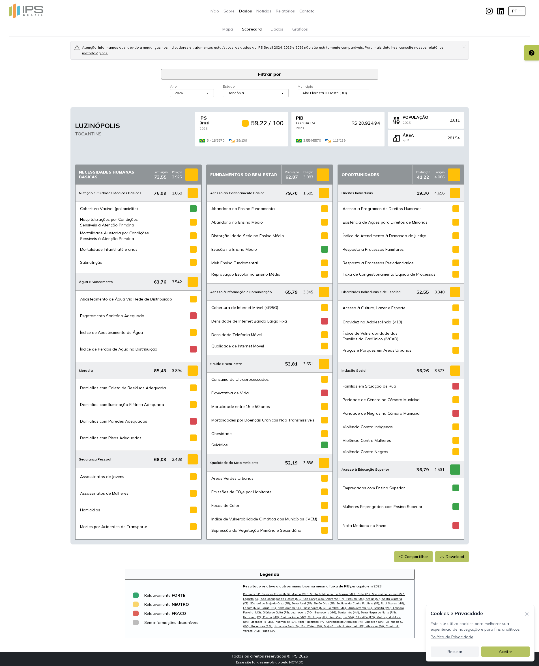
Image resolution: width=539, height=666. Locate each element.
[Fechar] (527, 613)
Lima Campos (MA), (342, 617)
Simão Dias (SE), (324, 603)
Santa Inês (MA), (349, 612)
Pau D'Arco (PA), (312, 626)
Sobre (229, 11)
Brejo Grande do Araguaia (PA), (345, 626)
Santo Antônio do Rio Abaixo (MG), (333, 594)
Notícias (263, 11)
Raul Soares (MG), (393, 603)
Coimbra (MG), (337, 608)
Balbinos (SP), (252, 594)
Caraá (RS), (269, 608)
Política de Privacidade (452, 636)
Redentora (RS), (262, 626)
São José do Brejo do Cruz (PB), (271, 603)
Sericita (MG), (383, 608)
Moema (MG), (300, 594)
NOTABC (296, 662)
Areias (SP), (374, 599)
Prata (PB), (364, 594)
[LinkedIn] (500, 11)
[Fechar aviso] (464, 46)
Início (214, 11)
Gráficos (300, 29)
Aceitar (505, 651)
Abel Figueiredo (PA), (312, 622)
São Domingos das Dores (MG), (282, 599)
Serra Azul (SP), (302, 603)
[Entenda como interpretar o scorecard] (531, 52)
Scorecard (252, 29)
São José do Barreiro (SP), (388, 594)
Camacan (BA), (374, 622)
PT (514, 11)
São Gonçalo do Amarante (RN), (324, 599)
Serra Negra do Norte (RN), (379, 612)
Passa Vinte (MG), (314, 608)
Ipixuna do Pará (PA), (287, 626)
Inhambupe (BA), (286, 622)
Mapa (227, 29)
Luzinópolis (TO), (302, 612)
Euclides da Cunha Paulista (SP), (358, 603)
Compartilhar (416, 556)
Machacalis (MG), (262, 622)
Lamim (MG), (252, 608)
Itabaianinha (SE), (290, 608)
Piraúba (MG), (356, 599)
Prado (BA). (268, 631)
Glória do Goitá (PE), (277, 612)
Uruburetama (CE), (361, 608)
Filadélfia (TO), (366, 617)
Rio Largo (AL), (318, 617)
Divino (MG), (272, 617)
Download (455, 556)
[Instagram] (489, 11)
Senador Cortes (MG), (276, 594)
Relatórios (285, 11)
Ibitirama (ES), (253, 617)
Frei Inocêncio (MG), (294, 617)
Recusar (455, 651)
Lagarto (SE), (252, 599)
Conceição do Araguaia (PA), (345, 622)
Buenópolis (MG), (326, 612)
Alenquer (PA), (376, 626)
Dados (245, 11)
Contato (307, 11)
